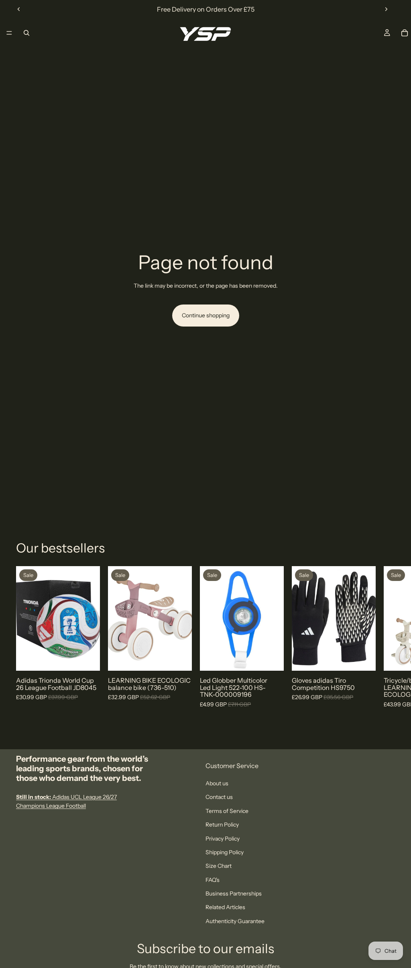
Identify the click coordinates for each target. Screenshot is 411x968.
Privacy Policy (223, 838)
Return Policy (222, 824)
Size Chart (219, 865)
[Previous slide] (19, 9)
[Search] (26, 33)
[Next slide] (386, 9)
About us (217, 783)
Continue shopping (206, 315)
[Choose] (87, 658)
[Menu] (9, 33)
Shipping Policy (225, 852)
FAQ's (213, 879)
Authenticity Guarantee (235, 920)
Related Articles (225, 907)
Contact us (219, 797)
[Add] (179, 658)
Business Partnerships (234, 893)
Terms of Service (227, 810)
